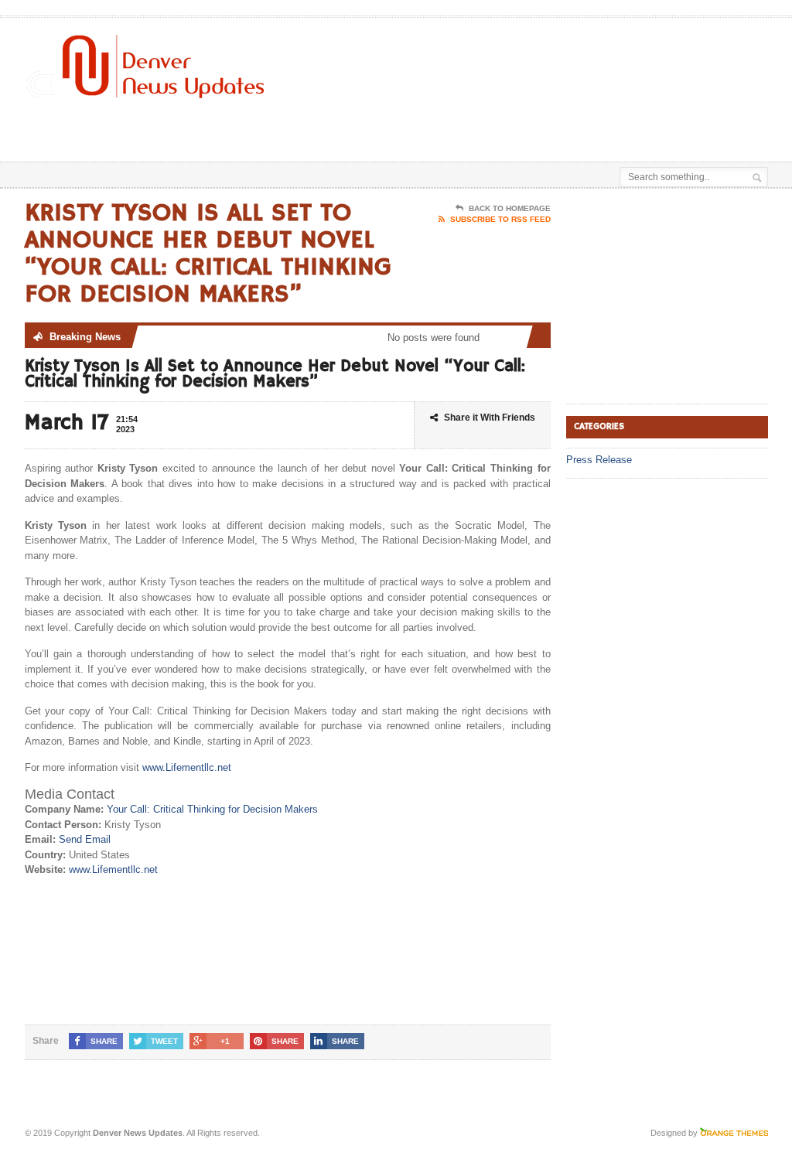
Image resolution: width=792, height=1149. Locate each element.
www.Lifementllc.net (186, 767)
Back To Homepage (510, 208)
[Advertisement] (428, 123)
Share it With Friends (489, 417)
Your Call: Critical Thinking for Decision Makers (212, 809)
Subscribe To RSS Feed (500, 219)
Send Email (85, 839)
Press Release (599, 459)
